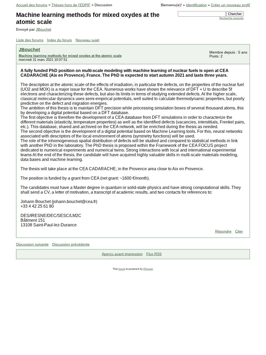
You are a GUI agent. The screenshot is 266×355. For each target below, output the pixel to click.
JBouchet (43, 29)
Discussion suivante (32, 244)
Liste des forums (29, 40)
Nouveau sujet (87, 40)
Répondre (223, 231)
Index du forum (59, 40)
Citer (239, 231)
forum (121, 268)
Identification (196, 5)
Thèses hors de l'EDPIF (70, 5)
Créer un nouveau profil (230, 5)
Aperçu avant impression (122, 254)
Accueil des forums (31, 5)
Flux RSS (154, 254)
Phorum (148, 268)
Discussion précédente (71, 244)
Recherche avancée (232, 18)
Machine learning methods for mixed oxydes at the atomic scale (70, 56)
